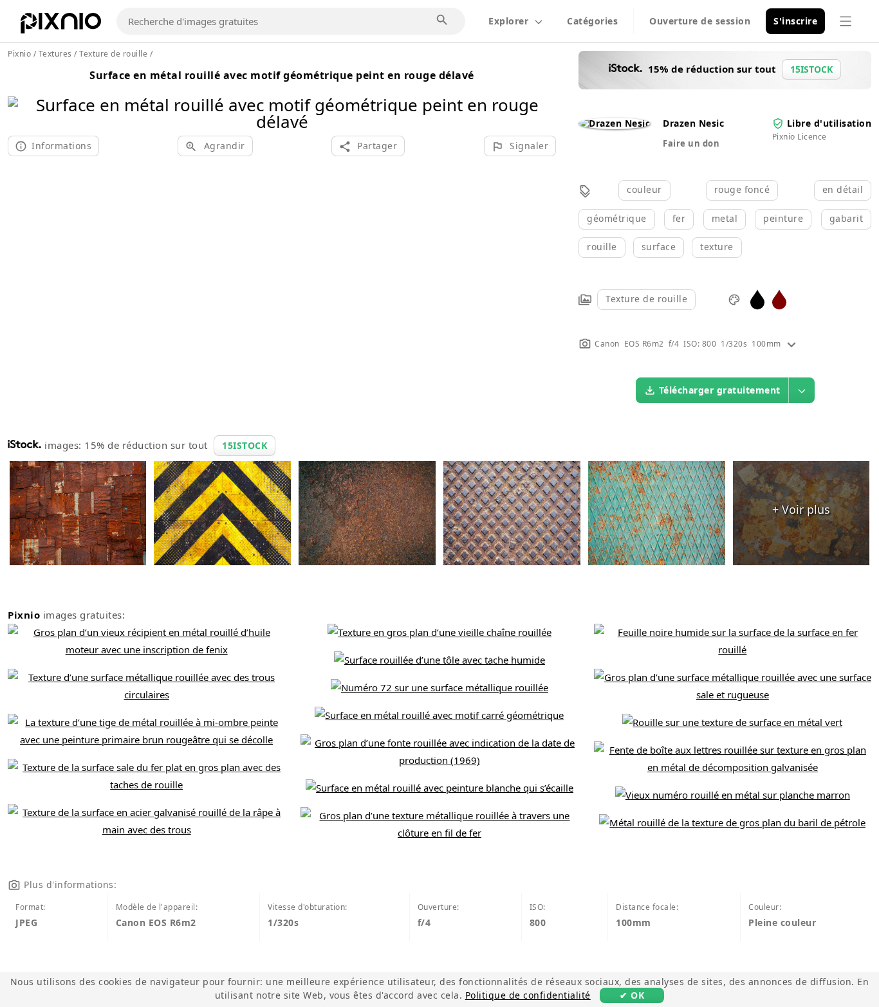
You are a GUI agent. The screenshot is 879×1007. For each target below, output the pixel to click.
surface (659, 246)
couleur (644, 189)
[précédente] (22, 97)
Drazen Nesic (693, 123)
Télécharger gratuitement (720, 390)
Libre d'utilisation (829, 123)
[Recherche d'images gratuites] (443, 20)
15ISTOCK (244, 445)
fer (679, 218)
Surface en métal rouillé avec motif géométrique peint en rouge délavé (281, 75)
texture (717, 246)
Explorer (508, 21)
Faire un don (691, 143)
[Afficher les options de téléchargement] (802, 390)
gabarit (846, 218)
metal (725, 218)
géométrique (617, 218)
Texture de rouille (646, 299)
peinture (783, 218)
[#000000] (757, 299)
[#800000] (779, 299)
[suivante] (541, 97)
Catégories (592, 21)
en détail (843, 189)
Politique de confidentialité (528, 995)
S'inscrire (795, 21)
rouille (602, 246)
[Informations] (791, 343)
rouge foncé (742, 189)
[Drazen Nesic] (614, 123)
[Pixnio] (61, 26)
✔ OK (632, 995)
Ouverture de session (699, 21)
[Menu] (845, 21)
